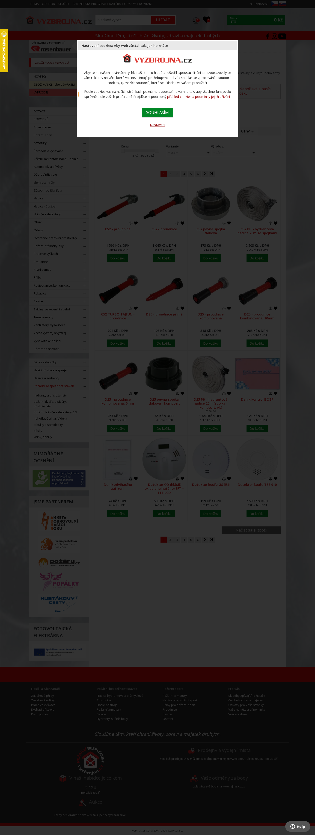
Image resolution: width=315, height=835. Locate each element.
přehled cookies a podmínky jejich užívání (198, 96)
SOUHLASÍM (157, 112)
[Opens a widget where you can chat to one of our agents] (297, 827)
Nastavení (157, 124)
